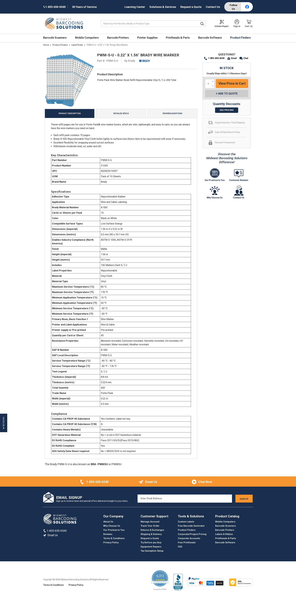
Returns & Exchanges (152, 530)
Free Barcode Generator (191, 525)
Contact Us (213, 6)
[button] (3, 423)
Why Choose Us (111, 525)
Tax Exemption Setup (152, 550)
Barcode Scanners (55, 37)
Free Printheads (186, 542)
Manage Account (150, 521)
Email (234, 58)
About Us (108, 521)
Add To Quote (228, 93)
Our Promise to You (114, 530)
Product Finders (240, 37)
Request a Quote (190, 6)
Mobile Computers (87, 37)
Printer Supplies (147, 37)
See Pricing (227, 110)
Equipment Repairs (151, 546)
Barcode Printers (118, 37)
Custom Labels (186, 521)
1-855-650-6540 (216, 58)
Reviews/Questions (172, 113)
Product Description (70, 113)
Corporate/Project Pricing (192, 534)
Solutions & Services (162, 6)
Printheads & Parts (178, 37)
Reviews (107, 534)
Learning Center (135, 6)
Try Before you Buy (151, 542)
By (129, 60)
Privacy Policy (111, 542)
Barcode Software (210, 37)
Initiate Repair (222, 26)
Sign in (236, 26)
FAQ (180, 546)
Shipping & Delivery (151, 534)
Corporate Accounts (189, 538)
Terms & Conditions (114, 538)
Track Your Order (150, 525)
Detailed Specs (121, 113)
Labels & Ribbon (224, 534)
